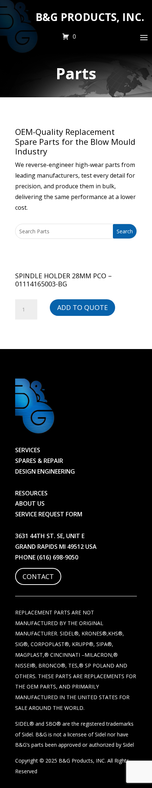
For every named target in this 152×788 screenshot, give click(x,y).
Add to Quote (82, 307)
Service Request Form (48, 514)
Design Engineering (45, 471)
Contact (38, 576)
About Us (30, 503)
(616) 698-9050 (57, 557)
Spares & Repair (39, 461)
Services (27, 450)
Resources (31, 493)
